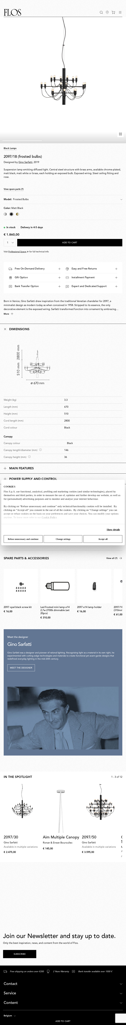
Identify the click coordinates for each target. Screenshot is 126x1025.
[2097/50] (100, 808)
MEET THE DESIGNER (21, 668)
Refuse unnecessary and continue (23, 539)
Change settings (63, 539)
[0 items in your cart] (113, 12)
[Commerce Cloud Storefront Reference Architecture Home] (12, 12)
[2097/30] (22, 808)
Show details (113, 529)
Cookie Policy (49, 517)
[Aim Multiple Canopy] (61, 808)
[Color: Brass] (17, 214)
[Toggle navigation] (120, 12)
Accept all (103, 539)
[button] (101, 12)
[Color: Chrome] (5, 214)
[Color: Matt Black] (11, 214)
